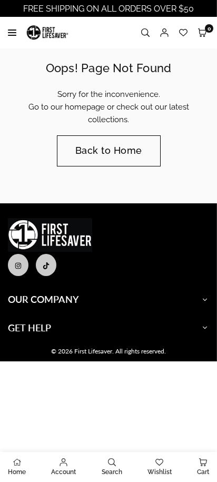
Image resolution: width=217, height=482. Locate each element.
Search (112, 472)
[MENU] (14, 32)
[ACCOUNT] (164, 33)
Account (63, 472)
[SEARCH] (145, 33)
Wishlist (159, 472)
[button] (202, 33)
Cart (203, 472)
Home (17, 472)
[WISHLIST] (183, 33)
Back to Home (108, 150)
